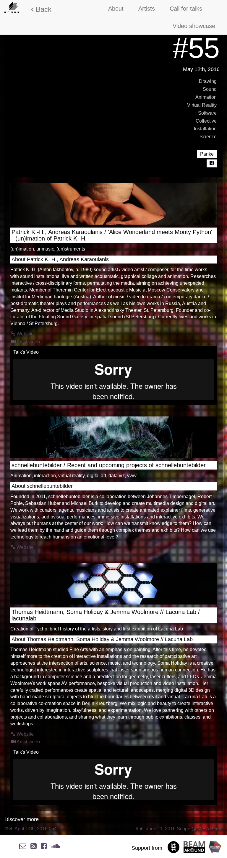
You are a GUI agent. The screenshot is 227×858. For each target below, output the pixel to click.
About (116, 8)
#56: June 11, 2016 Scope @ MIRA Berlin (179, 828)
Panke (207, 154)
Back (42, 9)
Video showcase (194, 26)
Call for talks (186, 8)
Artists (146, 8)
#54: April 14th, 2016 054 (30, 828)
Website (24, 333)
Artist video (28, 341)
